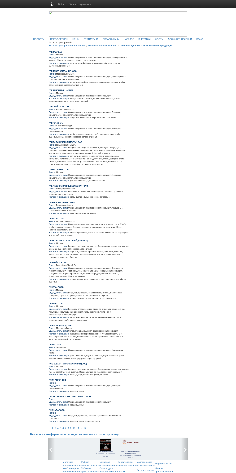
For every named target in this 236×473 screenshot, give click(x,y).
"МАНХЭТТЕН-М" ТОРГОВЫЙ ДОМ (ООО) (68, 240)
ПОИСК (200, 39)
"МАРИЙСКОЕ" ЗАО (58, 262)
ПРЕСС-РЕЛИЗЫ (59, 39)
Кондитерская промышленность (127, 463)
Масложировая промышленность (145, 463)
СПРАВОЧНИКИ (111, 39)
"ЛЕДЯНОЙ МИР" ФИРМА (61, 90)
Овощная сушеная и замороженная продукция (146, 45)
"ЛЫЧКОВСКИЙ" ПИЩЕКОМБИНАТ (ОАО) (68, 186)
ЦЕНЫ (75, 39)
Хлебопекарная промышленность (72, 470)
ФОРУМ (159, 39)
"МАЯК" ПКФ (55, 345)
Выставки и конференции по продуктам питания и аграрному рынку (74, 434)
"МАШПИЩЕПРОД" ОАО (60, 325)
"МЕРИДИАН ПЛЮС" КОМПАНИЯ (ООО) (68, 364)
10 (74, 428)
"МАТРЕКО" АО (56, 303)
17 (85, 428)
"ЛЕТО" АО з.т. (56, 123)
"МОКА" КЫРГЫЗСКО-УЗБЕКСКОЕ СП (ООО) (70, 396)
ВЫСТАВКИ (144, 39)
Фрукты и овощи (145, 469)
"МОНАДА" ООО (57, 410)
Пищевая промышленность (102, 45)
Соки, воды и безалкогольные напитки (113, 470)
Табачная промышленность (90, 470)
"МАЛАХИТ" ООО (57, 219)
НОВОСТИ (38, 39)
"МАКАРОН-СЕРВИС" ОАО (61, 202)
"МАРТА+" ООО (56, 287)
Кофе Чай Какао (163, 463)
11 (78, 428)
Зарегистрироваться (80, 4)
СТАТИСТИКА (90, 39)
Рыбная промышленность (90, 463)
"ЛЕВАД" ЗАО (55, 52)
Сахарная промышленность (109, 463)
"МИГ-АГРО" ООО (57, 380)
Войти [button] (61, 4)
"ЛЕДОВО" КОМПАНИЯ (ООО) (63, 71)
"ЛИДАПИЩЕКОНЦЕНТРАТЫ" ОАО (65, 142)
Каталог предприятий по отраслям (67, 45)
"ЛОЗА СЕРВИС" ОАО (59, 169)
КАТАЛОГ (129, 39)
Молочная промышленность (72, 463)
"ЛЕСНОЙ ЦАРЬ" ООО (59, 106)
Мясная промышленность (164, 470)
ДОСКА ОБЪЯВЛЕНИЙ (180, 39)
